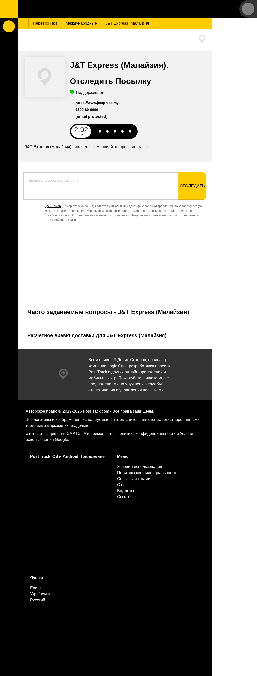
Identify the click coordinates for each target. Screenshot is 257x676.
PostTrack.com (96, 411)
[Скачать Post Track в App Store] (67, 480)
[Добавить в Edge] (67, 561)
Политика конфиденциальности (146, 433)
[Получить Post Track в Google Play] (67, 501)
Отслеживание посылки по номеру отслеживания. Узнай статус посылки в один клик (49, 9)
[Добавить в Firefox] (67, 541)
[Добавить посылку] (9, 26)
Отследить (192, 186)
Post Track (97, 372)
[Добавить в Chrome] (67, 521)
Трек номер (53, 206)
